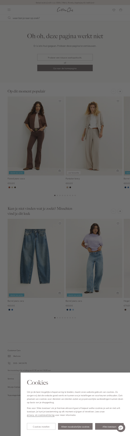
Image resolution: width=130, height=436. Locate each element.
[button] (120, 427)
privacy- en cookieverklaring (41, 414)
